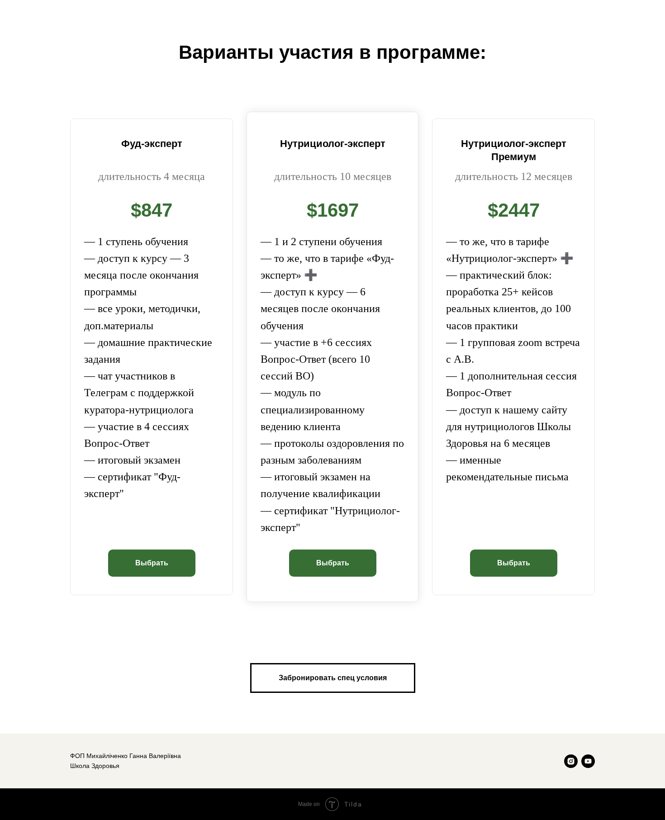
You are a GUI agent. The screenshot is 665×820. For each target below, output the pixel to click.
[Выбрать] (151, 555)
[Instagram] (571, 761)
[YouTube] (588, 761)
